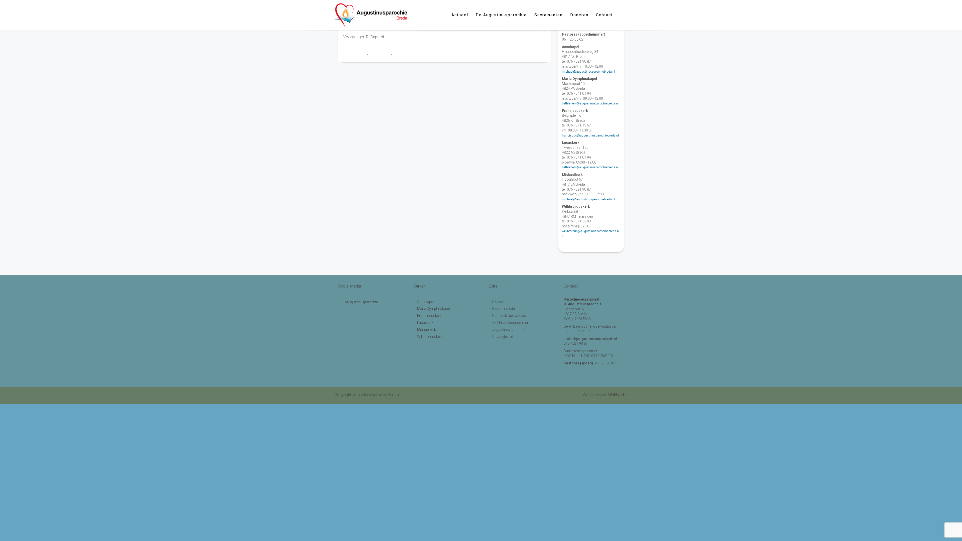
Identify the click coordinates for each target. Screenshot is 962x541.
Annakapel (425, 302)
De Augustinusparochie (501, 15)
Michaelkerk (426, 330)
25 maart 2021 (380, 54)
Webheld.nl (618, 394)
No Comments (403, 54)
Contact (604, 15)
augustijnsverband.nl (508, 330)
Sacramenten (548, 15)
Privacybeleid (502, 337)
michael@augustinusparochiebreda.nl (588, 71)
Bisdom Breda (503, 309)
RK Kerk (498, 302)
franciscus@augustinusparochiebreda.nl (590, 135)
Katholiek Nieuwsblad (509, 316)
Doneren (579, 15)
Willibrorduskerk (430, 337)
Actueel (459, 15)
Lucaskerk (425, 323)
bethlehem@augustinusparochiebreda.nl (590, 103)
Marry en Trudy (355, 54)
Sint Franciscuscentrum (511, 323)
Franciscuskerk (429, 316)
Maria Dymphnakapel (433, 309)
